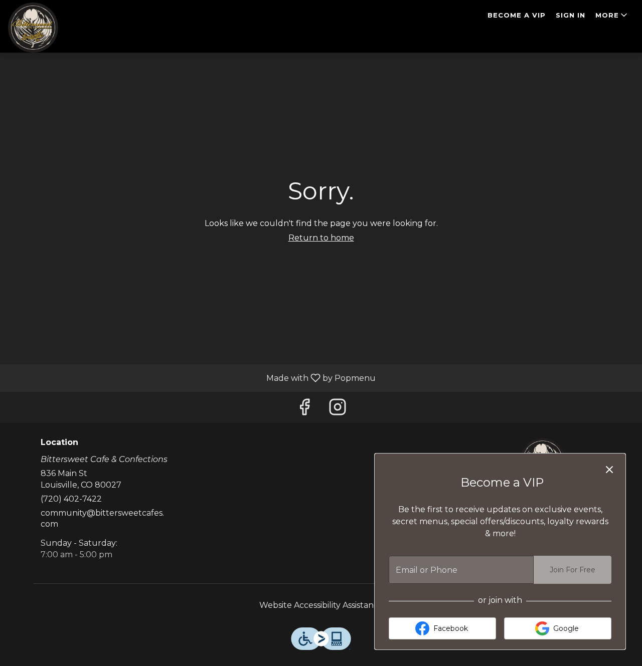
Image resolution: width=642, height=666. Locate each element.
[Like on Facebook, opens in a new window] (304, 409)
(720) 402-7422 (71, 499)
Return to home (321, 238)
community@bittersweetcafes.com (102, 518)
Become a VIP (517, 15)
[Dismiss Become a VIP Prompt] (609, 470)
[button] (612, 15)
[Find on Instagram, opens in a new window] (338, 409)
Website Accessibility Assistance (321, 605)
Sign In (570, 15)
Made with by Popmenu (192, 377)
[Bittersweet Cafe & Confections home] (53, 28)
